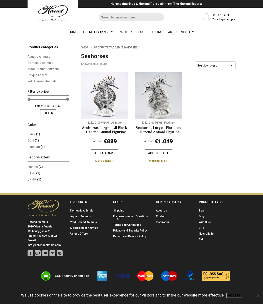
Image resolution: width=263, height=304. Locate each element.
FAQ (169, 32)
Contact (183, 32)
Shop (84, 47)
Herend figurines (95, 32)
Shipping (155, 32)
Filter (48, 113)
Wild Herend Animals (42, 81)
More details (103, 160)
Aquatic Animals (39, 56)
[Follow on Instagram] (60, 253)
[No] (258, 295)
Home (73, 32)
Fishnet (33, 167)
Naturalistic (206, 233)
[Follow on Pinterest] (52, 253)
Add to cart (104, 153)
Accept (234, 295)
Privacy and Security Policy (130, 230)
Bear (202, 210)
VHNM (32, 179)
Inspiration (163, 222)
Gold (31, 140)
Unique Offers (38, 75)
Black (31, 134)
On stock (124, 32)
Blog (140, 32)
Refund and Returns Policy (130, 236)
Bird (201, 228)
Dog (201, 216)
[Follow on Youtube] (45, 253)
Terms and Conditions (127, 224)
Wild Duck (205, 222)
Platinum (34, 147)
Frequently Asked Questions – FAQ (131, 218)
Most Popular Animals (43, 69)
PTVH (31, 173)
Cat (201, 239)
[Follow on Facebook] (30, 253)
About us (161, 210)
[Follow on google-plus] (38, 253)
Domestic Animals (40, 63)
